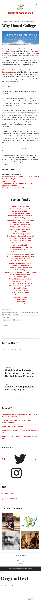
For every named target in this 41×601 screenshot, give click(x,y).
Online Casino (20, 231)
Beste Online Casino (20, 249)
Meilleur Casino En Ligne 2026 (20, 286)
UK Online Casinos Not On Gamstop (20, 254)
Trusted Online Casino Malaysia (20, 279)
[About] (30, 522)
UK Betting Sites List (20, 245)
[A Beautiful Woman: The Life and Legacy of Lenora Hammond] (11, 522)
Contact (20, 563)
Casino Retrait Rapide (20, 292)
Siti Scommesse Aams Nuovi (20, 274)
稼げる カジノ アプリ (20, 281)
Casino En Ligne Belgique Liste (20, 268)
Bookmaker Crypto (20, 277)
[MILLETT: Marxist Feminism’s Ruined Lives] (11, 540)
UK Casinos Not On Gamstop (20, 252)
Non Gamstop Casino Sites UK (20, 209)
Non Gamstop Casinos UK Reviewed (20, 236)
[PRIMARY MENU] (37, 5)
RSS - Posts (9, 493)
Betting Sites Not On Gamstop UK (20, 216)
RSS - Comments (11, 499)
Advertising (20, 561)
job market (14, 314)
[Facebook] (3, 458)
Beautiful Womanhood (20, 12)
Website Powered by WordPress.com (20, 568)
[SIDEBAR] (20, 399)
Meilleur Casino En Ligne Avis (20, 247)
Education (13, 21)
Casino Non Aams (20, 288)
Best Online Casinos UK (20, 243)
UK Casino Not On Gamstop (20, 227)
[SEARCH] (4, 5)
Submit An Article (20, 555)
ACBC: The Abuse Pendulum (12, 426)
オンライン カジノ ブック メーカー (20, 283)
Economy (5, 21)
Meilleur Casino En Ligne (20, 259)
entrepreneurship (25, 70)
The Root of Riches (9, 181)
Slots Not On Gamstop (20, 207)
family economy (8, 72)
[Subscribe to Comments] (2, 499)
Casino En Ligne (21, 218)
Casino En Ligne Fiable (20, 265)
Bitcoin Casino (20, 295)
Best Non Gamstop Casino (20, 261)
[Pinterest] (36, 458)
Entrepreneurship (23, 21)
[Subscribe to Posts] (2, 493)
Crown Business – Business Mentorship (16, 188)
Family (32, 21)
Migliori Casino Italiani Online (20, 263)
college (5, 312)
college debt (14, 312)
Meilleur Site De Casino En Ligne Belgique (20, 272)
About (20, 558)
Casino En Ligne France (20, 304)
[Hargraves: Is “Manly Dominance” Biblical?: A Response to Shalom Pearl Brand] (30, 540)
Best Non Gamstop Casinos (20, 213)
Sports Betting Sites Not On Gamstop (20, 220)
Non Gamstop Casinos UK (20, 211)
